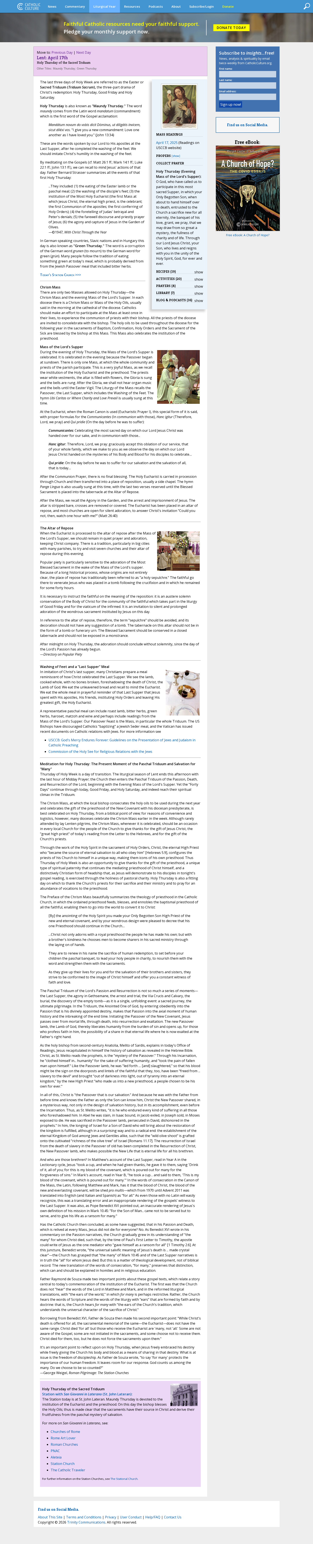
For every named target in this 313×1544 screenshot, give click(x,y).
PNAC (55, 1450)
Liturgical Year (104, 6)
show (198, 272)
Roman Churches (64, 1444)
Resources (132, 6)
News (52, 6)
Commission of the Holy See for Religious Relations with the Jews (100, 751)
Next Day (83, 52)
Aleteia (56, 1457)
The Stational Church (124, 1479)
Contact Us (172, 1517)
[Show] (176, 156)
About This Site (50, 1517)
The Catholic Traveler (68, 1470)
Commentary (75, 6)
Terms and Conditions (83, 1517)
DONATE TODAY (231, 27)
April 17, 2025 (167, 142)
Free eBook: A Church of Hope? (247, 235)
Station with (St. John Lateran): (87, 1394)
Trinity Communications (86, 1522)
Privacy (110, 1517)
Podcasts (156, 6)
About (176, 6)
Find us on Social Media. (247, 124)
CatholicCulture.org (29, 6)
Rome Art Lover (63, 1438)
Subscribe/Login (201, 6)
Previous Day (62, 52)
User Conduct (131, 1517)
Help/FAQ (152, 1517)
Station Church (63, 1463)
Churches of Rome (65, 1431)
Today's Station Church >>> (60, 274)
